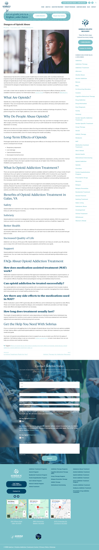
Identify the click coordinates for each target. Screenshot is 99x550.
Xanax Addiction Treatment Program (81, 481)
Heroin (77, 130)
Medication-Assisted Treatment (82, 146)
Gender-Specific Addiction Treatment (83, 119)
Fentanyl (78, 114)
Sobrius (7, 27)
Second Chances (80, 195)
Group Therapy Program (58, 476)
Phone (24, 397)
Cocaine (78, 93)
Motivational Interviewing (83, 158)
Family (77, 111)
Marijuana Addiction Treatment (82, 488)
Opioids (78, 165)
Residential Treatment (82, 192)
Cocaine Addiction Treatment (81, 485)
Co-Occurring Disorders (83, 89)
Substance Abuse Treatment (81, 469)
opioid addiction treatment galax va (21, 348)
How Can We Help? (25, 442)
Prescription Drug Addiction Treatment (81, 491)
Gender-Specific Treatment (84, 123)
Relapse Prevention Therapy (59, 479)
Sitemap (52, 547)
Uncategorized (80, 210)
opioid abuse (59, 345)
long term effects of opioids (45, 345)
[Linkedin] (18, 496)
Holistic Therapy (80, 134)
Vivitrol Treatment (81, 213)
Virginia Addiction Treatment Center (26, 547)
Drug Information (28, 27)
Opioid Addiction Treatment (81, 475)
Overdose (78, 168)
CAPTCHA (22, 454)
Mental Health (80, 154)
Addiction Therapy (81, 64)
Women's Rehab (80, 221)
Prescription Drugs (81, 178)
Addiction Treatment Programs (38, 469)
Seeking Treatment (81, 199)
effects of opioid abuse (17, 345)
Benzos (77, 82)
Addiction (78, 60)
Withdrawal (79, 217)
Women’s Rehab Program (36, 483)
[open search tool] (96, 2)
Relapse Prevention (81, 188)
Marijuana (78, 138)
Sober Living (79, 203)
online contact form (41, 338)
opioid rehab (39, 92)
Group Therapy (80, 127)
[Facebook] (89, 3)
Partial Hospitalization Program (82, 173)
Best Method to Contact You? (28, 402)
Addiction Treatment (82, 67)
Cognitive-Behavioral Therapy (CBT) (59, 472)
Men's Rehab (79, 150)
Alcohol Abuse (80, 75)
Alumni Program (34, 472)
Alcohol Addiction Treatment (81, 472)
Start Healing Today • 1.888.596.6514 (74, 2)
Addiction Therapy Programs (59, 469)
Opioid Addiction (80, 161)
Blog (76, 85)
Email (24, 392)
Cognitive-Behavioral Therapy (85, 96)
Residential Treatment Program (38, 475)
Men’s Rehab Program (35, 480)
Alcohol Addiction (81, 78)
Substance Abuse (81, 206)
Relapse (78, 185)
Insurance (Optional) (25, 406)
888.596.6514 (63, 92)
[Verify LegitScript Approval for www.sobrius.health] (38, 539)
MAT (76, 141)
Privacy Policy (58, 413)
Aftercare (78, 71)
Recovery (78, 181)
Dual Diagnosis (80, 107)
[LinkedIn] (92, 3)
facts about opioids (31, 345)
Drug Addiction (80, 100)
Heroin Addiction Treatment (81, 478)
